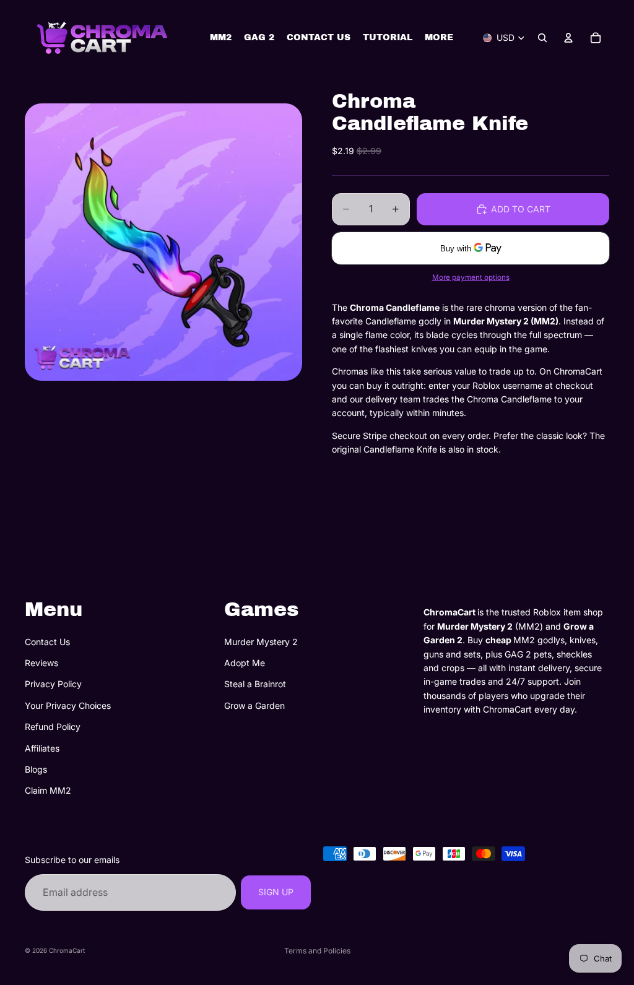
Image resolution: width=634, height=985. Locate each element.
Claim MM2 (48, 790)
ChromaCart (67, 950)
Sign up (275, 892)
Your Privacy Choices (68, 705)
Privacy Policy (53, 684)
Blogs (36, 769)
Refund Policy (52, 726)
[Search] (542, 37)
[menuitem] (439, 38)
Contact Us (47, 641)
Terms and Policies (317, 950)
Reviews (41, 662)
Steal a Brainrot (255, 684)
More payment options (471, 277)
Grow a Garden (254, 705)
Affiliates (42, 747)
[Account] (568, 37)
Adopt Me (244, 662)
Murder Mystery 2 (261, 641)
